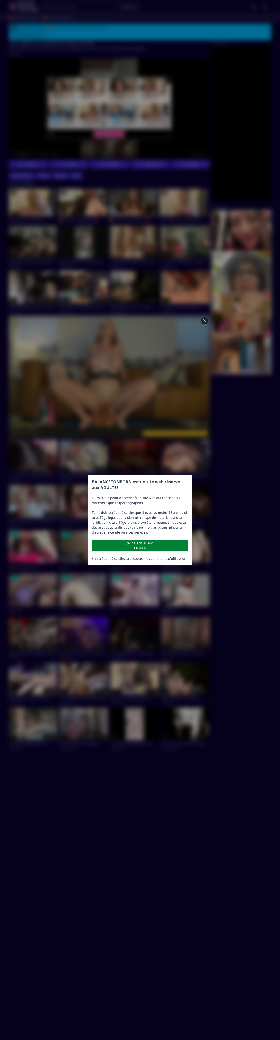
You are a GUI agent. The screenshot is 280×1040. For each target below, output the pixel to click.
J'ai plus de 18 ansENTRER (140, 545)
